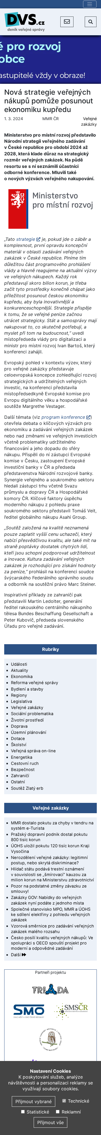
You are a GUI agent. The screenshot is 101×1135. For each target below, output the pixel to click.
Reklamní (70, 1112)
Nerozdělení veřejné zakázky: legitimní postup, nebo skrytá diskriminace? (49, 860)
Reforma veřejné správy (34, 682)
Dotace (18, 738)
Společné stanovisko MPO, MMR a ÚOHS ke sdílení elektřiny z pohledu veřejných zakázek (50, 914)
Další (16, 954)
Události (19, 664)
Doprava (19, 726)
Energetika (21, 757)
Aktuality (19, 670)
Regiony (19, 695)
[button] (67, 21)
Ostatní (18, 781)
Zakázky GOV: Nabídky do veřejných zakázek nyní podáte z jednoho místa (47, 900)
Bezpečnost (23, 769)
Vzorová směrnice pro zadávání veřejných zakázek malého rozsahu (52, 929)
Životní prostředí (27, 720)
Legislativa (21, 701)
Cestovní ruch (25, 763)
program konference (63, 417)
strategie (25, 239)
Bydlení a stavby (27, 689)
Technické (77, 1101)
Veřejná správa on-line (33, 750)
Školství (18, 744)
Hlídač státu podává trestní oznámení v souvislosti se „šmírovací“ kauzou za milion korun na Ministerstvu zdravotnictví (52, 874)
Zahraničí (20, 775)
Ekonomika (22, 676)
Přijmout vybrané (33, 1101)
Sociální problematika (32, 713)
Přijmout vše (50, 1122)
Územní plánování (28, 732)
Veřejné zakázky (27, 707)
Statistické (37, 1112)
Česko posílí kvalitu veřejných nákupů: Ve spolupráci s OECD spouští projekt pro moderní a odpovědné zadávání (52, 943)
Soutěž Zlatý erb (27, 788)
